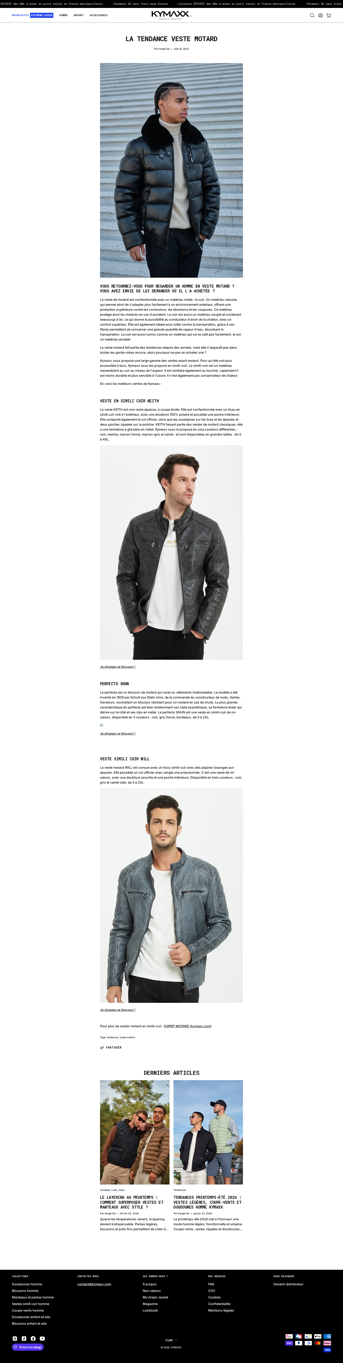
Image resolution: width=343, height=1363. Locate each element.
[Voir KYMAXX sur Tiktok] (24, 1339)
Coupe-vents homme (28, 1311)
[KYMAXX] (171, 15)
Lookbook (150, 1311)
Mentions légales (221, 1311)
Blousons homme (25, 1291)
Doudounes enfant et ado (31, 1317)
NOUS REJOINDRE (284, 1276)
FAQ (211, 1284)
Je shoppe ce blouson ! (117, 667)
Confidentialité (219, 1304)
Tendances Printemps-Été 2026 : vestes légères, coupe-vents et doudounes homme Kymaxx (207, 1202)
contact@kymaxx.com (94, 1284)
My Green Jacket (155, 1297)
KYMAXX (176, 1347)
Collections (20, 1276)
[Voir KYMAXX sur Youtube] (42, 1339)
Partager (114, 1047)
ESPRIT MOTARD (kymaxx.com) (188, 1026)
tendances (113, 1037)
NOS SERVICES (216, 1276)
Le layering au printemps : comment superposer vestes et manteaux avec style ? (131, 1202)
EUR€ (169, 1340)
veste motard (127, 1037)
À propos (150, 1284)
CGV (211, 1291)
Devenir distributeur (288, 1284)
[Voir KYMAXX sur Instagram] (15, 1339)
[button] (312, 15)
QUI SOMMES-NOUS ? (155, 1276)
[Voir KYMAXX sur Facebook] (33, 1339)
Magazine (150, 1304)
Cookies (214, 1297)
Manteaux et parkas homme (33, 1297)
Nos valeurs (152, 1291)
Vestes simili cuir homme (30, 1304)
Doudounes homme (27, 1284)
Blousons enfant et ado (29, 1324)
